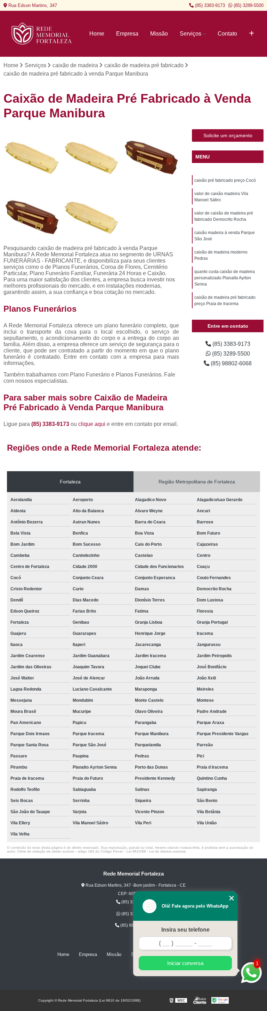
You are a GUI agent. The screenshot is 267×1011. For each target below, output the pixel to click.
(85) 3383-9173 (209, 5)
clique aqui (91, 424)
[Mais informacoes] (251, 34)
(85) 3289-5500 (248, 5)
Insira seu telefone (185, 930)
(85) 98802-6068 (230, 363)
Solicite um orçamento (227, 135)
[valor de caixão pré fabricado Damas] (91, 217)
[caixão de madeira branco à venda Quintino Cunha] (31, 217)
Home (96, 34)
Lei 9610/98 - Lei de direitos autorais (156, 851)
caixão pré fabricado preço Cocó (225, 180)
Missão (159, 34)
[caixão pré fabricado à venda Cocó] (151, 157)
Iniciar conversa (185, 963)
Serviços (190, 34)
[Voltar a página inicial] (42, 34)
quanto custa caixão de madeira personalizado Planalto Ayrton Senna (224, 278)
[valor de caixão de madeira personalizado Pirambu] (91, 157)
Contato (227, 34)
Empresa (127, 34)
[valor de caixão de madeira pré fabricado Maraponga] (31, 157)
